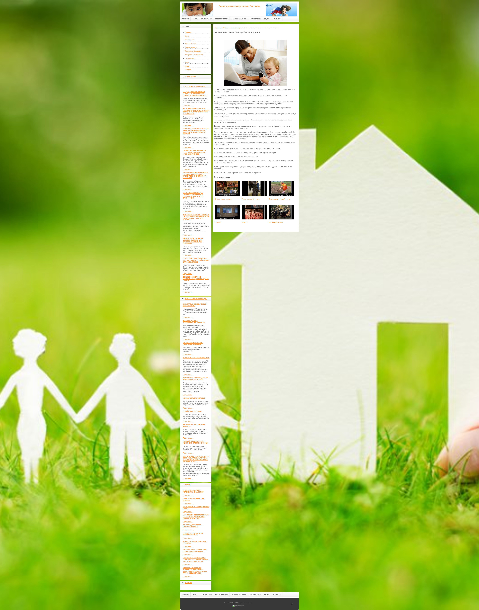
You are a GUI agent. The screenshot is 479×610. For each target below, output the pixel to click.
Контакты (277, 19)
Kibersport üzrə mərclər (194, 398)
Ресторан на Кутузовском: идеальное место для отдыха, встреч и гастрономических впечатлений (196, 111)
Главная (185, 19)
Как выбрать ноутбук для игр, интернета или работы (195, 379)
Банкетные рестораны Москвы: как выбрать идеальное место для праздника (193, 241)
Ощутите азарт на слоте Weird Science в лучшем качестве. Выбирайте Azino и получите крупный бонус (196, 458)
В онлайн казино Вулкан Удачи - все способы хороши (195, 442)
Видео (266, 19)
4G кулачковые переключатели (196, 358)
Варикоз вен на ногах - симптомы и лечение (193, 343)
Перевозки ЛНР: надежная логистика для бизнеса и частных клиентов (194, 152)
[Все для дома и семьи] (197, 8)
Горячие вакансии (239, 19)
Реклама (188, 583)
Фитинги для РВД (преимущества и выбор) (194, 321)
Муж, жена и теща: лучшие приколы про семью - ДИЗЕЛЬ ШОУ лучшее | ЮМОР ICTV (195, 559)
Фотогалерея (255, 19)
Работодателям (221, 19)
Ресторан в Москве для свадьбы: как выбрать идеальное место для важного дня (193, 195)
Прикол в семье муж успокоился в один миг (193, 491)
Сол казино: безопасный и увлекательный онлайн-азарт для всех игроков (196, 260)
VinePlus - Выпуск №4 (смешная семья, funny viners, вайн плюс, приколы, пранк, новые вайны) (195, 570)
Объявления (190, 77)
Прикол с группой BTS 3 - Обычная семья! (193, 534)
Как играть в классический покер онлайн (194, 305)
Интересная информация (194, 55)
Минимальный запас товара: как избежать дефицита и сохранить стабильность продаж (196, 131)
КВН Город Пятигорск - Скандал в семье (192, 526)
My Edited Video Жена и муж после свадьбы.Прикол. (194, 550)
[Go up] (292, 604)
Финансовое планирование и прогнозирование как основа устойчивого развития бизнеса (196, 217)
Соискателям (206, 19)
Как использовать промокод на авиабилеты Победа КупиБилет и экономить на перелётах (195, 175)
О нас (195, 19)
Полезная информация (193, 51)
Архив (187, 66)
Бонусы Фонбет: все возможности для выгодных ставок (196, 278)
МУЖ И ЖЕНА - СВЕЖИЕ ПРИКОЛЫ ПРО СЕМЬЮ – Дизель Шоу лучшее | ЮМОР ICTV (196, 516)
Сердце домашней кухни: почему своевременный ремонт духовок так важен (194, 93)
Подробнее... (187, 105)
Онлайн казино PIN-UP (192, 411)
